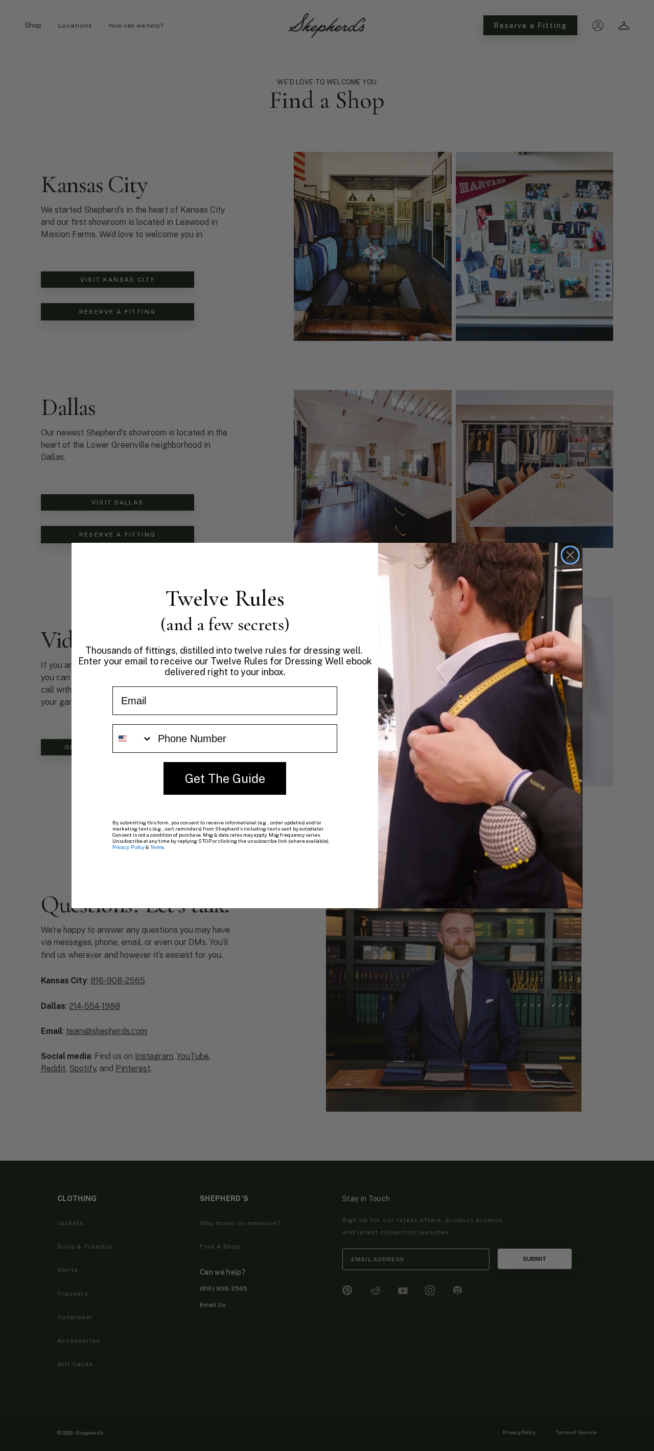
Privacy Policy (128, 847)
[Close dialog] (570, 555)
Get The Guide (225, 778)
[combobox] (133, 738)
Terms (157, 847)
